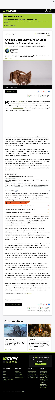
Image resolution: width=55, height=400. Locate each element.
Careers (4, 376)
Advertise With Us (19, 376)
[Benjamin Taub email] (13, 50)
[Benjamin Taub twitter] (11, 51)
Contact (17, 371)
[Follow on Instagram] (10, 362)
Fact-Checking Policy (33, 377)
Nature (8, 34)
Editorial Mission (32, 371)
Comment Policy (32, 374)
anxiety (21, 101)
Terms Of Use (43, 371)
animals (16, 34)
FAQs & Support (19, 377)
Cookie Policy (43, 372)
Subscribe (5, 377)
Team (4, 372)
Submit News (18, 374)
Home (4, 371)
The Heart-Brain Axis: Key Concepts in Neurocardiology (20, 176)
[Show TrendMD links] (49, 190)
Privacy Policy (43, 374)
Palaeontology (10, 339)
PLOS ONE (29, 293)
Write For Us (18, 372)
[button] (50, 10)
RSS (23, 391)
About (4, 374)
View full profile (8, 58)
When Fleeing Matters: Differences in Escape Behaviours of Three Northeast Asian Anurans (27, 181)
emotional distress (18, 108)
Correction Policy (32, 372)
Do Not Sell (43, 384)
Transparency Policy (32, 376)
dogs (21, 159)
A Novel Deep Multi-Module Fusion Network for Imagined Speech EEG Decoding (26, 185)
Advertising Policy (44, 376)
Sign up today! (40, 363)
